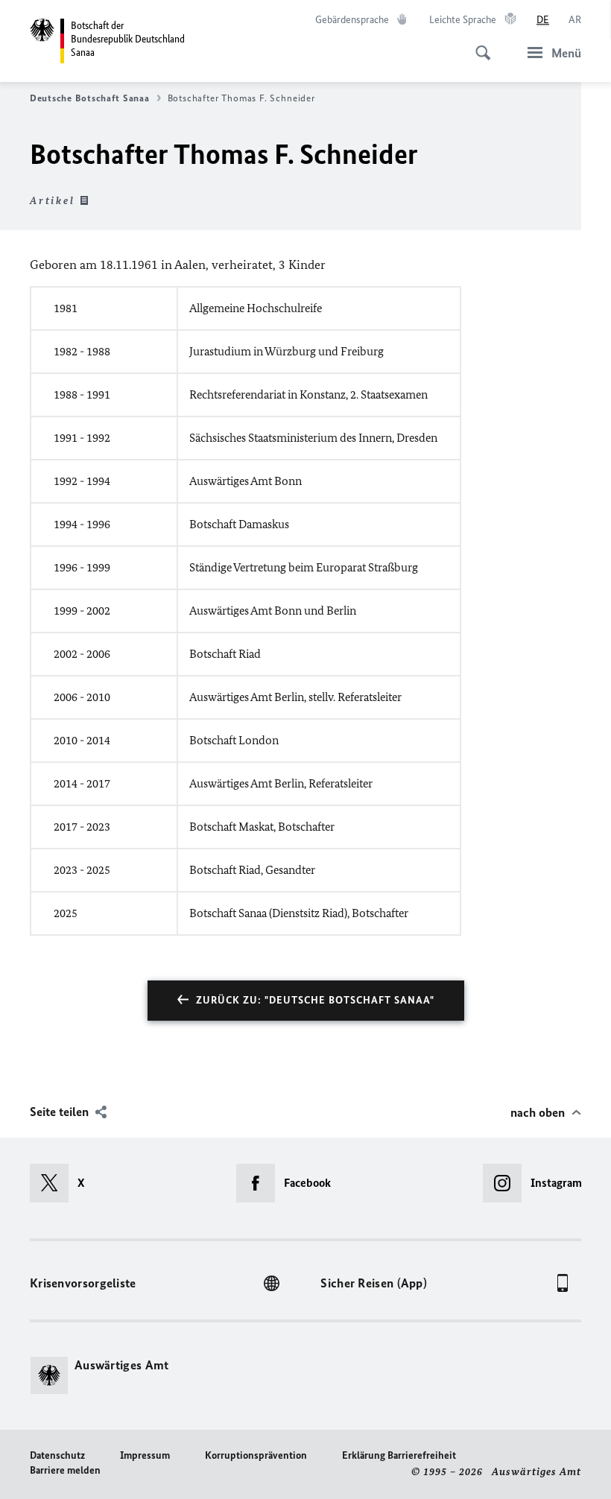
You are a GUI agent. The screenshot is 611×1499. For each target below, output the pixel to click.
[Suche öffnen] (478, 45)
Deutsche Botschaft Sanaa (90, 98)
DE (542, 19)
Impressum (145, 1455)
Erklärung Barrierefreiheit (399, 1455)
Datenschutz (57, 1455)
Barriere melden (65, 1470)
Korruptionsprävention (256, 1455)
